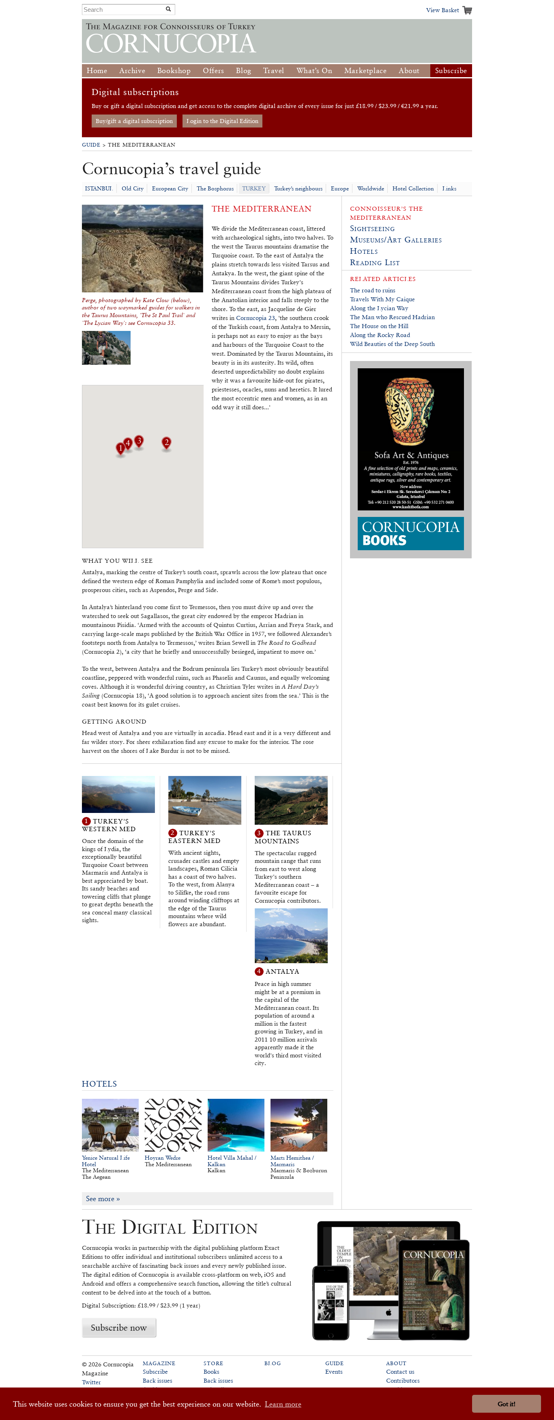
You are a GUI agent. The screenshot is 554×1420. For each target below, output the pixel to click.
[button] (166, 450)
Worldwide (370, 188)
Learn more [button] (283, 1404)
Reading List (375, 262)
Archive (132, 70)
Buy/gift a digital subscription (134, 120)
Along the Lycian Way (379, 308)
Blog (243, 70)
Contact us (400, 1371)
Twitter (91, 1382)
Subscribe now (119, 1327)
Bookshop (174, 70)
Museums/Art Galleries (396, 239)
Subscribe (451, 70)
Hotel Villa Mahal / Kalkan (232, 1160)
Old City (133, 188)
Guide (91, 145)
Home (97, 70)
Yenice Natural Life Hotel (106, 1160)
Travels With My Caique (382, 299)
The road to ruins (372, 290)
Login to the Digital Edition (222, 120)
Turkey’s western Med (109, 825)
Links (449, 188)
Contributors (403, 1380)
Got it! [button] (506, 1404)
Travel (273, 70)
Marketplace (365, 70)
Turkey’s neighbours (298, 188)
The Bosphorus (215, 188)
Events (334, 1371)
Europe (340, 188)
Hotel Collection (413, 188)
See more (103, 1198)
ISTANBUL (99, 188)
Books (211, 1371)
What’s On (314, 70)
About (409, 70)
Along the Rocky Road (380, 334)
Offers (213, 70)
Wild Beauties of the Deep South (392, 343)
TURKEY (254, 188)
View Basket (442, 9)
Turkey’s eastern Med (194, 837)
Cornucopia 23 (255, 317)
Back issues (157, 1380)
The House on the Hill (379, 325)
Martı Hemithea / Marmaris (292, 1160)
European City (170, 188)
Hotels (99, 1084)
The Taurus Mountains (283, 837)
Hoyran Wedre (162, 1157)
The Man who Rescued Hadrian (392, 316)
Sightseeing (372, 228)
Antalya (283, 971)
